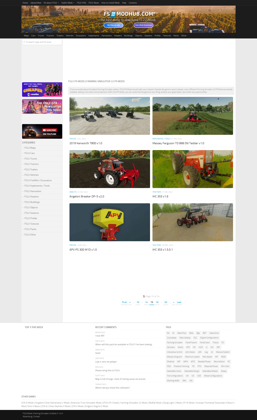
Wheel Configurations (213, 376)
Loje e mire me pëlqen (106, 361)
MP (178, 361)
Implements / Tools (161, 139)
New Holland (219, 361)
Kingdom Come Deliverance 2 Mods (52, 402)
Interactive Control (174, 352)
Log (206, 352)
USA (199, 376)
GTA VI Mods (27, 402)
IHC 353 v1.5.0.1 (162, 249)
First (124, 302)
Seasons (148, 35)
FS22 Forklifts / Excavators (38, 180)
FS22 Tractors (31, 164)
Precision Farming (181, 366)
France (215, 342)
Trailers (59, 35)
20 (165, 302)
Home (25, 2)
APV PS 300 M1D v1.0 (83, 249)
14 (146, 302)
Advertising (27, 416)
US (193, 376)
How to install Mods (110, 2)
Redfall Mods (155, 402)
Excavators (81, 35)
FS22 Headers (31, 196)
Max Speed (207, 357)
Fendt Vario (205, 342)
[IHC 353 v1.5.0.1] (192, 222)
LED (199, 352)
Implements (93, 35)
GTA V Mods (77, 406)
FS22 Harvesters (32, 191)
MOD (223, 357)
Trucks (41, 35)
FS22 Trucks (30, 158)
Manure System (223, 352)
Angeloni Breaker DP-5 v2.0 (86, 196)
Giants (180, 347)
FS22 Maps (30, 147)
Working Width (173, 380)
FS (223, 342)
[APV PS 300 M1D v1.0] (109, 222)
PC (229, 361)
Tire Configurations (175, 376)
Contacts (133, 2)
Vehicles (69, 35)
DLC (195, 338)
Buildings (128, 35)
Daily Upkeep (184, 338)
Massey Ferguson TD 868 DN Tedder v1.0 (178, 143)
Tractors (50, 35)
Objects (138, 35)
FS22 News (94, 2)
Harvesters (107, 35)
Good (97, 353)
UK (187, 376)
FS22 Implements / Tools (37, 185)
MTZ (193, 361)
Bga (198, 333)
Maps (26, 35)
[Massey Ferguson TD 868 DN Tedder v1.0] (192, 116)
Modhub (170, 361)
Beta (191, 333)
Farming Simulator (174, 342)
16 (157, 302)
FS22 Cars (29, 153)
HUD (201, 347)
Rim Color (225, 366)
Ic (206, 347)
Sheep (223, 371)
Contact (36, 416)
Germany (171, 347)
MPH (186, 361)
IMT (218, 347)
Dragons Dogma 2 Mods (96, 406)
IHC (212, 347)
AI (173, 333)
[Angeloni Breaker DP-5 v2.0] (109, 169)
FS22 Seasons (31, 212)
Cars (33, 35)
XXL (191, 380)
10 (138, 302)
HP (194, 347)
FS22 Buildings (32, 202)
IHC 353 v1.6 (160, 196)
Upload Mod (36, 2)
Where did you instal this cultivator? (112, 387)
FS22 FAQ (81, 2)
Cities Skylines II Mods (59, 406)
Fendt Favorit (191, 342)
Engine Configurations (209, 338)
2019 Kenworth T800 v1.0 (85, 143)
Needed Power (204, 361)
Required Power (211, 366)
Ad (168, 333)
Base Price (181, 333)
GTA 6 (44, 406)
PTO (199, 366)
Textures (167, 35)
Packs (176, 35)
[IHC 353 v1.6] (192, 169)
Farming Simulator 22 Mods (133, 402)
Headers (118, 35)
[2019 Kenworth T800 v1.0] (109, 116)
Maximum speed (192, 357)
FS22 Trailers (31, 169)
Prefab (157, 35)
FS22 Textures (31, 223)
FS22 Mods (27, 413)
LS (212, 352)
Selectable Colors (174, 371)
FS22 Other (30, 234)
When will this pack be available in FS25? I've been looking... (124, 344)
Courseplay (171, 338)
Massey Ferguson (174, 357)
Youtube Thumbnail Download (210, 402)
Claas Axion (214, 333)
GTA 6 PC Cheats (111, 402)
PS (193, 366)
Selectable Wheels (210, 371)
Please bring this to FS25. (107, 370)
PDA (169, 366)
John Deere (190, 352)
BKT (204, 333)
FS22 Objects (31, 207)
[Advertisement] (151, 58)
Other (184, 35)
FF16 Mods (188, 402)
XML (184, 380)
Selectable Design (191, 371)
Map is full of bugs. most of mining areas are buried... (121, 379)
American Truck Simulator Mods (86, 402)
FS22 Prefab (30, 218)
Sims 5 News (33, 406)
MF (216, 357)
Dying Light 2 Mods (172, 402)
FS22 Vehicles (31, 174)
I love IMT (100, 335)
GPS (188, 347)
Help (124, 2)
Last (179, 302)
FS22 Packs (30, 229)
